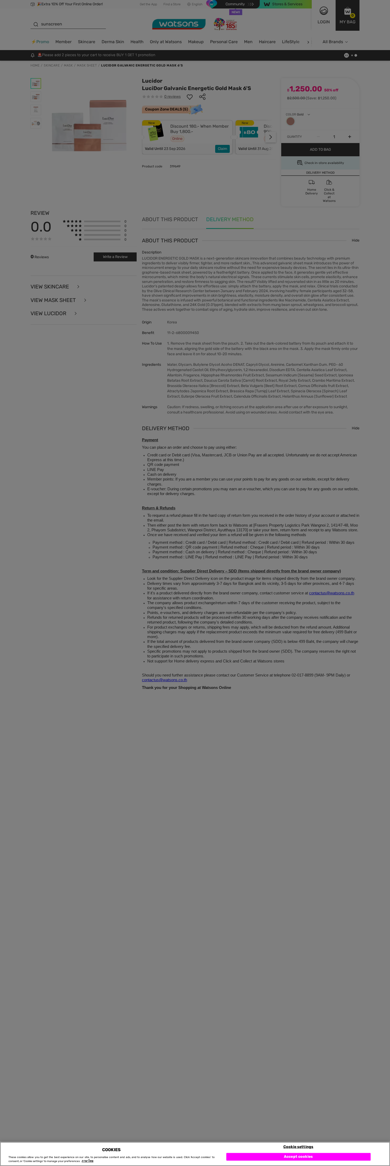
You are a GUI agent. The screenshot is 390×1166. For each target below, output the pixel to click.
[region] (195, 1154)
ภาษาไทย (87, 1161)
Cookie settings (298, 1146)
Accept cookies (298, 1156)
